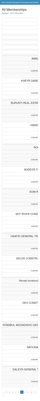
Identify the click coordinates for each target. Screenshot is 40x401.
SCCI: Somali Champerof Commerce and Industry (20, 2)
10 (31, 392)
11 (35, 392)
